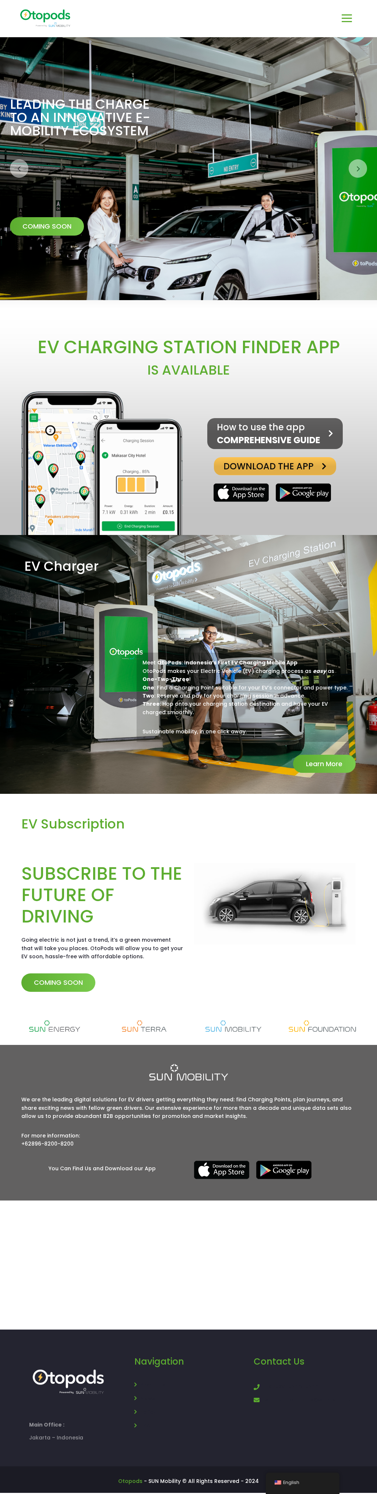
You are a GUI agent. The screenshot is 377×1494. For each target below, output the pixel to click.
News (147, 1399)
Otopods (130, 1482)
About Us (152, 1385)
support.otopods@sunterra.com (312, 1400)
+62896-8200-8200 (292, 1387)
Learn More (324, 764)
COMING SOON (81, 238)
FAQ (145, 1426)
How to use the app (268, 434)
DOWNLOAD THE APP (268, 467)
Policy (148, 1413)
